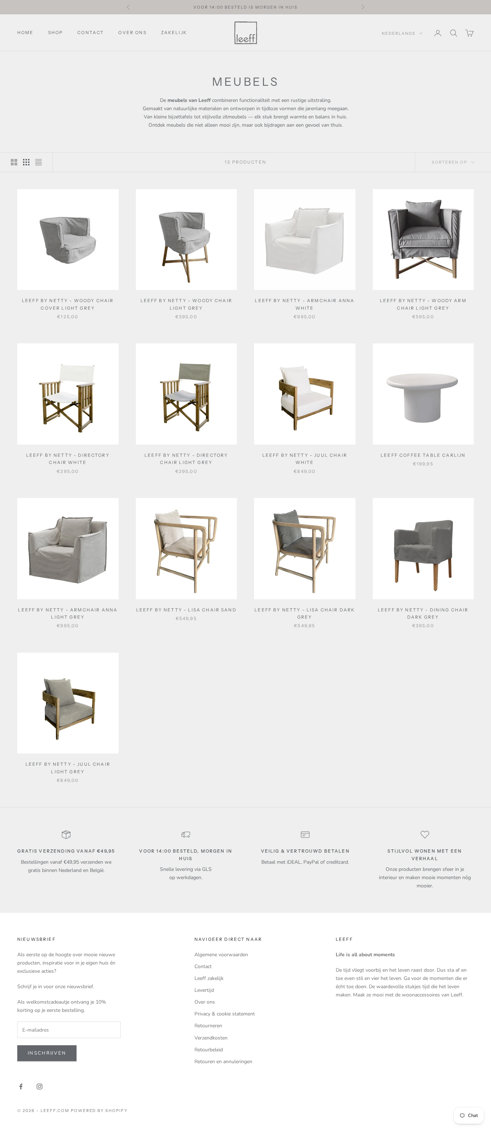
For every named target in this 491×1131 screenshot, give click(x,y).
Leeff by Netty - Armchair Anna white (304, 304)
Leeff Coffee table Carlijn (423, 455)
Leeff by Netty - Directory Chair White (68, 458)
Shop (55, 32)
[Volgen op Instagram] (39, 1086)
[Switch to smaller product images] (26, 162)
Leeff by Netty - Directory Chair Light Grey (186, 458)
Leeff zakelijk (209, 978)
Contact (90, 32)
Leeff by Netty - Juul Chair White (304, 458)
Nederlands (399, 33)
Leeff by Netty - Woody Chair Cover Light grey (68, 304)
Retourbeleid (208, 1049)
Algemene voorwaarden (221, 954)
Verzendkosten (211, 1037)
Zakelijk (174, 32)
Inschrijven (47, 1053)
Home (25, 32)
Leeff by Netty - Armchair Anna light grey (68, 613)
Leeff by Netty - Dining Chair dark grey (423, 613)
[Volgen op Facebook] (20, 1086)
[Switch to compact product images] (38, 162)
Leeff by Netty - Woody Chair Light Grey (186, 304)
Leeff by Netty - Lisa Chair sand (186, 610)
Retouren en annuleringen (223, 1061)
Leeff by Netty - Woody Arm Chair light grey (423, 304)
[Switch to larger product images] (14, 162)
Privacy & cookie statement (224, 1013)
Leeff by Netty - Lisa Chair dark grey (304, 613)
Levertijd (204, 990)
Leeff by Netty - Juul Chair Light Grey (68, 767)
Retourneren (208, 1025)
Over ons (132, 32)
